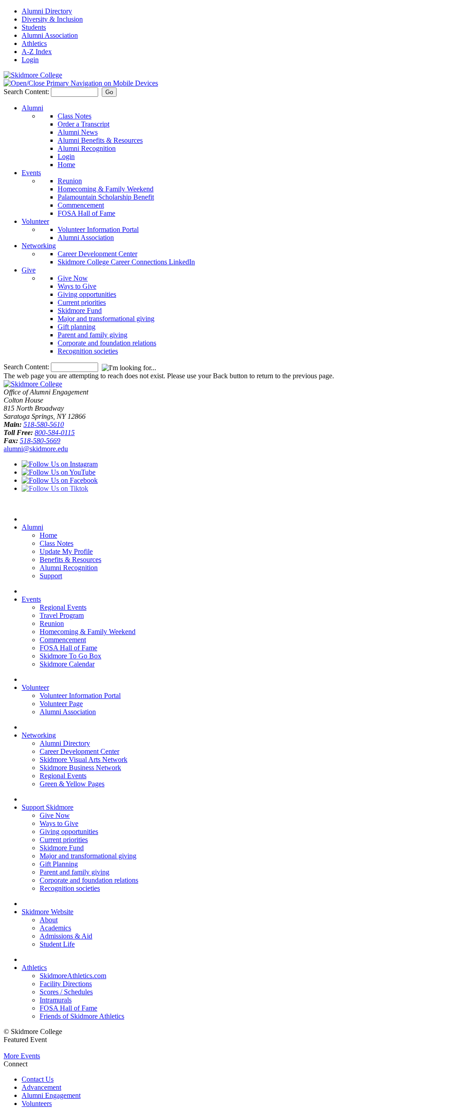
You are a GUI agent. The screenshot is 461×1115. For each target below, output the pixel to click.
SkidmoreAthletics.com (73, 975)
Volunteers (37, 1103)
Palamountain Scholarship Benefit (106, 197)
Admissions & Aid (66, 936)
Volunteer (35, 221)
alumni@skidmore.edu (36, 449)
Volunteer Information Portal (98, 229)
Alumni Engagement (51, 1095)
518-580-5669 (40, 440)
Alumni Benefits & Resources (100, 140)
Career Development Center (97, 254)
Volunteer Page (61, 703)
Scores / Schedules (66, 992)
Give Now (73, 278)
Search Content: (27, 91)
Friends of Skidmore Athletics (82, 1016)
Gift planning (76, 327)
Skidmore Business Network (80, 767)
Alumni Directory (47, 11)
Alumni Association (50, 35)
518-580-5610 (43, 424)
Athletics (34, 43)
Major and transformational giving (106, 318)
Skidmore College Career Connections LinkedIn (126, 262)
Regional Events (63, 607)
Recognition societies (88, 351)
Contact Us (38, 1079)
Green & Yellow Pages (72, 784)
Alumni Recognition (87, 148)
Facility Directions (66, 984)
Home (66, 164)
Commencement (81, 205)
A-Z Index (37, 51)
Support (51, 576)
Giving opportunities (87, 294)
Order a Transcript (83, 124)
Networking (39, 245)
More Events (22, 1056)
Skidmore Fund (80, 310)
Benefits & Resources (70, 559)
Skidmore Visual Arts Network (83, 759)
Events (31, 173)
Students (34, 27)
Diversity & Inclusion (52, 19)
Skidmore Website (47, 912)
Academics (55, 928)
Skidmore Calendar (67, 664)
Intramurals (56, 1000)
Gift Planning (59, 864)
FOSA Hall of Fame (86, 213)
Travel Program (62, 615)
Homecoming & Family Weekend (106, 189)
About (49, 920)
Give (29, 270)
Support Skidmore (47, 807)
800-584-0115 (55, 432)
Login (30, 59)
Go (109, 92)
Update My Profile (66, 551)
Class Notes (74, 116)
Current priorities (82, 302)
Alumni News (78, 132)
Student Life (57, 944)
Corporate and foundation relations (107, 343)
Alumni (32, 108)
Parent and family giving (92, 335)
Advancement (41, 1087)
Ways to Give (77, 286)
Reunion (70, 181)
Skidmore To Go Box (70, 656)
